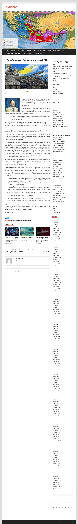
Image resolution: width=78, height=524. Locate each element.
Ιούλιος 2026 (55, 222)
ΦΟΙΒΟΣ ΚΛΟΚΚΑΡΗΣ (26, 57)
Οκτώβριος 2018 (56, 413)
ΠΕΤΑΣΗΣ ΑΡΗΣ (57, 112)
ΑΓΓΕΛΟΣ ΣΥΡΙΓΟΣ (57, 187)
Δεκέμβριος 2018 (56, 409)
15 (68, 502)
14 (65, 502)
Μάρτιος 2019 (56, 403)
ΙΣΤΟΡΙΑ (49, 50)
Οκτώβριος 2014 (56, 486)
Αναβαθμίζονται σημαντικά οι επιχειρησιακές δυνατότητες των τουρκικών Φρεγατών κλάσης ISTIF (43, 239)
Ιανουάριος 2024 (56, 284)
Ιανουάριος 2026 (56, 234)
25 (56, 507)
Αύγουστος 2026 (56, 220)
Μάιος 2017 (55, 449)
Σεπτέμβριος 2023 (57, 292)
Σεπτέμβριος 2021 (57, 340)
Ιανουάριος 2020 (56, 382)
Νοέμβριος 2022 (56, 311)
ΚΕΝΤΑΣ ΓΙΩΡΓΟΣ (57, 166)
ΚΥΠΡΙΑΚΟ (13, 50)
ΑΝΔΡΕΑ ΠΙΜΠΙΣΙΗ (57, 164)
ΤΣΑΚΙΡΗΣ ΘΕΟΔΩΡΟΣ (58, 201)
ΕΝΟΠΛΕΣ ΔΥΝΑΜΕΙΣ (31, 50)
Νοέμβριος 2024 (56, 263)
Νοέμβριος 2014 (56, 484)
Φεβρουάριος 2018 (57, 430)
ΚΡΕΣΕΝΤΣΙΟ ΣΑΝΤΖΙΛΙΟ (59, 153)
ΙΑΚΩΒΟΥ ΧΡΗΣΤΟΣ (57, 133)
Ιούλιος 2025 (55, 247)
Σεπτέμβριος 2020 (57, 365)
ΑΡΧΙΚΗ (7, 50)
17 (53, 505)
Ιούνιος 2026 (55, 224)
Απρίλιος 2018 (56, 426)
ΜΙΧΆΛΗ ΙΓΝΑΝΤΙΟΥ (57, 156)
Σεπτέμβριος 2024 (57, 267)
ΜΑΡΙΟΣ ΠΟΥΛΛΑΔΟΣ (58, 151)
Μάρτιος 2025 (56, 255)
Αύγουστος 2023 (56, 295)
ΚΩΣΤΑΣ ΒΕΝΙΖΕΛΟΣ (58, 124)
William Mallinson (57, 185)
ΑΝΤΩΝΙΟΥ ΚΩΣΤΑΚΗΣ (58, 114)
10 (53, 502)
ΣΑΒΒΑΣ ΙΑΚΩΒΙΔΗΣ (58, 116)
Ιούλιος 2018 (55, 419)
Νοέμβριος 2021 (56, 336)
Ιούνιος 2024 (55, 274)
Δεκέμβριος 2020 (56, 359)
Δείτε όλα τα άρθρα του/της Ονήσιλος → (22, 260)
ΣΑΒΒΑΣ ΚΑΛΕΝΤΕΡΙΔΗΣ (59, 143)
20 (62, 505)
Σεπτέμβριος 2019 (57, 390)
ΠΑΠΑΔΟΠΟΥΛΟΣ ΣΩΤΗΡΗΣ (59, 197)
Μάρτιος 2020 (56, 378)
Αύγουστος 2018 (56, 417)
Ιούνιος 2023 (55, 299)
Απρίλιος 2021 (56, 351)
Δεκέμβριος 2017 (56, 434)
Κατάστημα (17, 53)
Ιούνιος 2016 (55, 472)
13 (62, 502)
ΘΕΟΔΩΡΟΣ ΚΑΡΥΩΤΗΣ (58, 139)
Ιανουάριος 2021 (56, 357)
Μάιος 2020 (55, 374)
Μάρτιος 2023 (56, 303)
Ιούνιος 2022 (55, 322)
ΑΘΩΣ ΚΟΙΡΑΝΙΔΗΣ (57, 195)
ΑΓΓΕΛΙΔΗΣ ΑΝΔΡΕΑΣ (58, 183)
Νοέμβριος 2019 (56, 386)
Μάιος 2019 (55, 399)
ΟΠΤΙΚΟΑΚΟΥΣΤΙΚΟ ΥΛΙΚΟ (58, 50)
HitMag (71, 522)
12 (59, 502)
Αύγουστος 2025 (56, 245)
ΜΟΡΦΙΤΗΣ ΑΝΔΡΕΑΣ (58, 137)
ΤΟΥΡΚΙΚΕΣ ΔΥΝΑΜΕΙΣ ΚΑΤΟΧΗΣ (25, 220)
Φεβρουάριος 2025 (57, 257)
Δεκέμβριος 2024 (56, 261)
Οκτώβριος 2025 (56, 240)
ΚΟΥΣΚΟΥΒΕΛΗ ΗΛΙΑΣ (58, 131)
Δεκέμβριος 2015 (56, 482)
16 (71, 502)
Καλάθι (23, 53)
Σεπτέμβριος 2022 (57, 315)
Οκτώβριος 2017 (56, 438)
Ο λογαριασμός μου (37, 53)
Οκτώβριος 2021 (56, 338)
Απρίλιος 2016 (56, 476)
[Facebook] (6, 217)
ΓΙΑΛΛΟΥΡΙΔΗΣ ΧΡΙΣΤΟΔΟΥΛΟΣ (60, 126)
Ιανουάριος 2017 (56, 457)
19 (59, 505)
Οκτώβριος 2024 (56, 265)
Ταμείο (29, 53)
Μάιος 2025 (55, 251)
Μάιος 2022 (55, 324)
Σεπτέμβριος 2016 (57, 465)
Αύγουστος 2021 (56, 342)
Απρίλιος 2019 (56, 401)
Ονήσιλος (19, 62)
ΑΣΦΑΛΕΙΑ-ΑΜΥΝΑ (21, 50)
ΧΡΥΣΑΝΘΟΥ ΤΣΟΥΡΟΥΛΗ (59, 162)
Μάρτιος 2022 (56, 328)
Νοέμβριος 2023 (56, 288)
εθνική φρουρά (15, 220)
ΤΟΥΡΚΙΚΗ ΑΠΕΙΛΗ (42, 50)
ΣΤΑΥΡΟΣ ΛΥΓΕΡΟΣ (57, 158)
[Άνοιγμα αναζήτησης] (72, 50)
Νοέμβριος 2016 (56, 461)
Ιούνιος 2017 (55, 447)
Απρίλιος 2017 (56, 451)
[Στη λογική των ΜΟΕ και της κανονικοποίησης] (27, 231)
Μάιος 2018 (55, 424)
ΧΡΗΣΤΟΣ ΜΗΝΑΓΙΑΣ (58, 170)
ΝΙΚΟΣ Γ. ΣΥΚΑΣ (57, 191)
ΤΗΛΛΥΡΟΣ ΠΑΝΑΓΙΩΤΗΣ (59, 176)
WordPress (67, 522)
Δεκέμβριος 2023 (56, 286)
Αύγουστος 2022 (56, 317)
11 (56, 502)
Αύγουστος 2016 (56, 467)
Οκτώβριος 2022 (56, 313)
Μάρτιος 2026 (56, 230)
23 (71, 505)
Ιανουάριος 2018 (56, 432)
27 (62, 507)
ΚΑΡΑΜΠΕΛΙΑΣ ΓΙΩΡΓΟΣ (59, 189)
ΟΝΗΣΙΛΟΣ (11, 7)
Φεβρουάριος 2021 (57, 355)
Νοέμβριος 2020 (56, 361)
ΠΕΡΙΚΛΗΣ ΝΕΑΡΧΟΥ (58, 147)
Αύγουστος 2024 (56, 270)
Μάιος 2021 (55, 349)
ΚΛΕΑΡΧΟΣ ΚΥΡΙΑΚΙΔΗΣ (59, 181)
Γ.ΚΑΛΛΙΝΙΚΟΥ (56, 174)
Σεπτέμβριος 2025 (57, 243)
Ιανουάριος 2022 (56, 332)
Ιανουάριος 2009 (56, 488)
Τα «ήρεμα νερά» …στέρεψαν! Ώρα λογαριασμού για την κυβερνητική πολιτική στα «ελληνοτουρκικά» (62, 75)
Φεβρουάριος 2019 (57, 405)
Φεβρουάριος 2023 (57, 305)
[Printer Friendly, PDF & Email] (27, 91)
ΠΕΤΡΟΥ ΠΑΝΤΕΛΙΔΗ (58, 160)
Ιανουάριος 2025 (56, 259)
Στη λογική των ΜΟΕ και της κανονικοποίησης (26, 238)
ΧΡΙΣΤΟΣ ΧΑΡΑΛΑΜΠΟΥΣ (59, 145)
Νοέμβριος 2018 (56, 411)
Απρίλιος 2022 (56, 326)
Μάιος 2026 (55, 226)
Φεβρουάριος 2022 (57, 330)
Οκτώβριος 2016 (56, 463)
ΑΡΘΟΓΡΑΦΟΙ (9, 53)
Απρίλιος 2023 (56, 301)
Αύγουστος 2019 (56, 392)
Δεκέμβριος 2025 (56, 236)
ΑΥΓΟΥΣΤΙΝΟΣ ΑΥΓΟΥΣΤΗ (59, 149)
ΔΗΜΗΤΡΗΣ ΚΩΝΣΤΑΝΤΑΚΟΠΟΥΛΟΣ (61, 135)
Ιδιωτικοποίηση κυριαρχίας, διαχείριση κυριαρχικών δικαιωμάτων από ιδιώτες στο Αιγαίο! (11, 239)
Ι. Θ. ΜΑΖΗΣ (55, 110)
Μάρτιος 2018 (56, 428)
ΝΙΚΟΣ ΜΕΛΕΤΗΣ (57, 199)
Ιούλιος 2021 (55, 345)
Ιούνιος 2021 (55, 347)
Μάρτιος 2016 (56, 478)
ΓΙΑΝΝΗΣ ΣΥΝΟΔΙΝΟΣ (58, 168)
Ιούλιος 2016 (55, 469)
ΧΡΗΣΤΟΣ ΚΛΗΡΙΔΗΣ (58, 172)
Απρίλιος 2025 (56, 253)
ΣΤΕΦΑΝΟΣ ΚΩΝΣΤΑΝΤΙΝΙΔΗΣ (60, 193)
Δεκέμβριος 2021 (56, 334)
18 (56, 505)
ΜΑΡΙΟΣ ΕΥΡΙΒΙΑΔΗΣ (58, 128)
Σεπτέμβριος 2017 (57, 440)
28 (65, 507)
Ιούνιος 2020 (55, 372)
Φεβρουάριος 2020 (57, 380)
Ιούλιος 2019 (55, 395)
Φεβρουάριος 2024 (57, 282)
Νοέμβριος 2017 (56, 436)
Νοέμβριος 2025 (56, 238)
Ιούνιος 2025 (55, 249)
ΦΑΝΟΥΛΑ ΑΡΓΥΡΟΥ (58, 120)
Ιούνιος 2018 (55, 422)
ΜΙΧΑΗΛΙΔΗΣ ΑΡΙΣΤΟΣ (58, 122)
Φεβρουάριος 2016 (57, 480)
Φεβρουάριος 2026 (57, 232)
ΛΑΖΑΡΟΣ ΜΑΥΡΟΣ (57, 118)
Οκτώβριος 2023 (56, 290)
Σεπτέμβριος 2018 (57, 415)
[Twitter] (8, 217)
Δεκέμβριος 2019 (56, 384)
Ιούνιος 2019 (55, 397)
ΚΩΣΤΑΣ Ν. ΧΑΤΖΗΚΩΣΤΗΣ (59, 108)
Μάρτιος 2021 (56, 353)
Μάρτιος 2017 (56, 453)
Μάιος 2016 (55, 474)
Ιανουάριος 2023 (56, 307)
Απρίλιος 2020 (56, 376)
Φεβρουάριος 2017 (57, 455)
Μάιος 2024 (55, 276)
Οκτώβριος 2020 (56, 363)
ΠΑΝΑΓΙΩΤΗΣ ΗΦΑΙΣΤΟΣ (59, 141)
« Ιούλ (53, 513)
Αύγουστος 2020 (56, 367)
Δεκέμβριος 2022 (56, 309)
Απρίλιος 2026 (56, 228)
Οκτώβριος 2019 (56, 388)
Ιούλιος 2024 (55, 272)
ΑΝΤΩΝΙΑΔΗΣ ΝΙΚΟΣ (58, 178)
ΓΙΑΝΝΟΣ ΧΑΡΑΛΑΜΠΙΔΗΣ (59, 106)
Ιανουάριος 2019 (56, 407)
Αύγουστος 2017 (56, 442)
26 (59, 507)
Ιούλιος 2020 (55, 370)
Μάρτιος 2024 (56, 280)
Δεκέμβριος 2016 (56, 459)
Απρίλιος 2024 (56, 278)
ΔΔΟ (11, 220)
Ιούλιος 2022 (55, 320)
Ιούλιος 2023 (55, 297)
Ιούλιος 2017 (55, 444)
